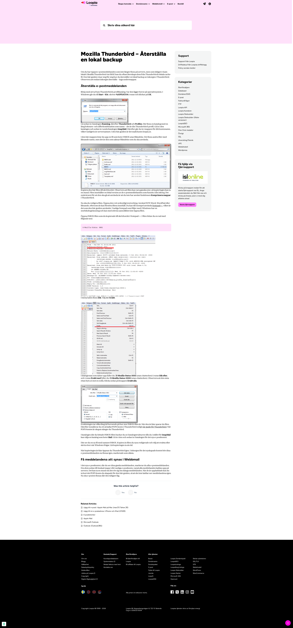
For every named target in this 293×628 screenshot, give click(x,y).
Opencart (174, 579)
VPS (180, 143)
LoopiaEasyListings (177, 567)
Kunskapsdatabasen (111, 559)
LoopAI (150, 576)
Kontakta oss (108, 567)
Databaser (182, 91)
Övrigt (181, 133)
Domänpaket (152, 564)
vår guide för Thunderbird (154, 427)
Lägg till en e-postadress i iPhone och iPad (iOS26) (105, 511)
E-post (170, 4)
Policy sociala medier (186, 68)
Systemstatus (108, 561)
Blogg (83, 561)
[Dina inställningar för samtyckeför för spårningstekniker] (4, 624)
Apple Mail (88, 518)
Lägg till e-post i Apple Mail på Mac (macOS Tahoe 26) (106, 507)
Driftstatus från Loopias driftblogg (192, 65)
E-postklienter (89, 515)
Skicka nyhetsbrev (199, 559)
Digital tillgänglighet (88, 579)
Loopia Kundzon (184, 111)
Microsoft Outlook (91, 522)
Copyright (85, 576)
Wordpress (182, 150)
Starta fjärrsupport (187, 205)
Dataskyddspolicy (87, 567)
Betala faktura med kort (112, 564)
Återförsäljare (184, 87)
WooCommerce (198, 573)
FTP (179, 104)
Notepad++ (157, 205)
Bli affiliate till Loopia (133, 564)
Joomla (150, 573)
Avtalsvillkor (85, 570)
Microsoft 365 (184, 127)
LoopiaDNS (152, 579)
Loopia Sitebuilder (185, 114)
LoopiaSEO (182, 123)
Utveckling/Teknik (185, 140)
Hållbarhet (85, 564)
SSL (179, 137)
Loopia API (182, 107)
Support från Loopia (186, 61)
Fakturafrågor (184, 101)
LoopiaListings (176, 564)
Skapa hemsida (124, 4)
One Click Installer (185, 130)
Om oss (84, 559)
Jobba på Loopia (87, 573)
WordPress (197, 570)
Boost (150, 559)
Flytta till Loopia (154, 570)
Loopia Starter (176, 573)
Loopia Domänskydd (178, 559)
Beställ (181, 4)
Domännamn (142, 4)
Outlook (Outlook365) (93, 526)
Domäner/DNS (184, 94)
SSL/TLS (196, 561)
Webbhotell (157, 4)
